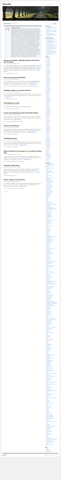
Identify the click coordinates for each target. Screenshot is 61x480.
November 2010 (48, 157)
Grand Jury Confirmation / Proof (51, 261)
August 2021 (48, 66)
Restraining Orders (49, 371)
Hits (47, 273)
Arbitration (47, 178)
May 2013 (47, 135)
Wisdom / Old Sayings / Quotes (50, 439)
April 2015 (47, 119)
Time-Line (47, 411)
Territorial (47, 408)
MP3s (47, 333)
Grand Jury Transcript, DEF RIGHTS (14, 77)
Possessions (48, 353)
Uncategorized (9, 73)
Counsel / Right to (48, 221)
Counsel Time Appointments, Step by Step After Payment (21, 113)
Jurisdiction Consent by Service (50, 305)
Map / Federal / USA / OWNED (50, 327)
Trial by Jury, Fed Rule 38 (11, 125)
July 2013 (47, 133)
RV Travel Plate (48, 375)
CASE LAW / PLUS (49, 203)
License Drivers (48, 320)
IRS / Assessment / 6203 (49, 286)
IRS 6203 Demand (49, 288)
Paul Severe (48, 349)
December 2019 (48, 79)
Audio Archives (48, 187)
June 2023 (47, 62)
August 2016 (48, 114)
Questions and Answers (49, 360)
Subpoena (47, 400)
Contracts (47, 218)
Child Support (48, 206)
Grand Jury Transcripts (10, 86)
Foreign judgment (48, 258)
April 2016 (47, 117)
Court (47, 227)
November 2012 (48, 141)
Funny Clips (48, 259)
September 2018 (48, 91)
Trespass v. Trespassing (49, 417)
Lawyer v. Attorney (49, 314)
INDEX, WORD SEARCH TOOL (20, 19)
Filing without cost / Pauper (50, 252)
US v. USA (48, 429)
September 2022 (48, 64)
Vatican (47, 432)
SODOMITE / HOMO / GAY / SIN (51, 384)
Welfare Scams (48, 437)
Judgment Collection (49, 295)
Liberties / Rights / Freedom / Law (12, 188)
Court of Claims (48, 229)
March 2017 (48, 106)
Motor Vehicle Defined (49, 332)
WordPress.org (48, 451)
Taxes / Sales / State (49, 407)
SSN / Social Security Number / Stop (51, 390)
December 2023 (48, 61)
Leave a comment (15, 73)
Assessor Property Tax (49, 185)
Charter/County (48, 205)
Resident (47, 368)
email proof (48, 244)
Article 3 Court (48, 184)
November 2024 (48, 59)
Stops (47, 399)
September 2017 (48, 101)
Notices (47, 342)
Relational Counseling (49, 365)
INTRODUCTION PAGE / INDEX (51, 284)
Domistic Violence (49, 237)
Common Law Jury (49, 214)
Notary (47, 341)
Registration (48, 364)
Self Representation (49, 378)
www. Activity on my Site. (50, 442)
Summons (47, 401)
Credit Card (48, 231)
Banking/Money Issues (49, 192)
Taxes (47, 405)
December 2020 (48, 71)
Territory (47, 409)
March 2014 (48, 127)
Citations (47, 210)
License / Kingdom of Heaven (50, 319)
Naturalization (48, 336)
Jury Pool (47, 309)
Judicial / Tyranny (48, 296)
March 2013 (48, 137)
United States (48, 424)
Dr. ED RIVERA (48, 241)
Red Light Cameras (49, 363)
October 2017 (48, 100)
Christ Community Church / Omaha (51, 208)
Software (47, 385)
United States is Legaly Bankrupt (51, 425)
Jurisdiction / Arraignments (50, 301)
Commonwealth (48, 215)
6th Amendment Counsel (49, 167)
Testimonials (40, 19)
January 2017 (48, 108)
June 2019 (47, 84)
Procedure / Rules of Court (50, 358)
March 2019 (48, 86)
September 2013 (48, 131)
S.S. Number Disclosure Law (50, 376)
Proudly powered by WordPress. (51, 454)
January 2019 (48, 87)
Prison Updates (48, 356)
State (47, 392)
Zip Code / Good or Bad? (49, 444)
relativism (47, 366)
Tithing (47, 414)
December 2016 (48, 109)
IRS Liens (47, 290)
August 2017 (48, 102)
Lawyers (47, 315)
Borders (47, 200)
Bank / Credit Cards (49, 190)
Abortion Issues (48, 170)
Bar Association (48, 193)
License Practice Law (49, 321)
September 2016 (48, 113)
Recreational (48, 362)
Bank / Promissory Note (49, 191)
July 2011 (47, 148)
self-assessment (48, 379)
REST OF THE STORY (49, 370)
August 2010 (48, 159)
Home (5, 19)
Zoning (47, 445)
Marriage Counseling (49, 329)
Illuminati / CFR (48, 277)
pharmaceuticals (48, 350)
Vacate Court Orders (49, 431)
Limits (47, 325)
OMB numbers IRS (49, 344)
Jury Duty (47, 306)
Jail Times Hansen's (49, 292)
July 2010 (47, 160)
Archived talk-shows (49, 180)
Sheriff (47, 380)
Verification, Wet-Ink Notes (12, 165)
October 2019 (48, 80)
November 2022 (48, 63)
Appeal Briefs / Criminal (49, 177)
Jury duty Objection (49, 307)
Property (47, 359)
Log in (47, 448)
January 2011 (48, 155)
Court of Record (48, 230)
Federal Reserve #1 (49, 251)
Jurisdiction (48, 300)
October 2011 (48, 146)
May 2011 (47, 150)
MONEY (47, 331)
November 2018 (48, 89)
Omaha (47, 343)
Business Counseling (49, 202)
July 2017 (47, 103)
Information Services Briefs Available (51, 281)
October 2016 (48, 112)
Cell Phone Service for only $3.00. (51, 204)
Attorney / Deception (49, 186)
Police (47, 352)
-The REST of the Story (49, 163)
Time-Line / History (49, 413)
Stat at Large (48, 391)
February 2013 (48, 138)
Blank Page (48, 198)
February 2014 (48, 128)
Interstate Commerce (49, 282)
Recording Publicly (49, 361)
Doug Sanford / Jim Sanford (50, 239)
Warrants (47, 436)
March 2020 (48, 78)
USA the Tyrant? (48, 430)
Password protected (49, 347)
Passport (15, 161)
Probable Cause (48, 357)
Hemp (47, 270)
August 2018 (48, 92)
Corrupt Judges (48, 220)
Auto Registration (48, 188)
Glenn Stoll (48, 260)
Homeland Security (49, 274)
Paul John (7, 4)
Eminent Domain (48, 246)
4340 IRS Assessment (10, 138)
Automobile (48, 189)
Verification (8, 175)
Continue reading (33, 84)
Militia (47, 330)
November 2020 (48, 72)
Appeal (47, 176)
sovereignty (48, 388)
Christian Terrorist (48, 209)
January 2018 (48, 98)
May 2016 (47, 116)
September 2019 (48, 81)
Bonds (47, 199)
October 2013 (48, 130)
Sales (47, 377)
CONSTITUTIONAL (49, 216)
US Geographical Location (12, 103)
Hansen (47, 264)
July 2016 (47, 115)
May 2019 (47, 85)
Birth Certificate (48, 195)
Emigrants (47, 245)
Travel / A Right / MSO (49, 415)
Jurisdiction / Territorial (49, 304)
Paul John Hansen (14, 23)
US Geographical (10, 108)
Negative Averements (49, 338)
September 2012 (48, 142)
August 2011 (48, 147)
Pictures (47, 351)
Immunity (47, 279)
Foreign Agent (48, 257)
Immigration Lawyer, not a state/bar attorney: (17, 90)
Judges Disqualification (49, 294)
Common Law (48, 213)
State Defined (48, 394)
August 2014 (48, 121)
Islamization (48, 291)
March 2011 (48, 152)
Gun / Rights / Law (49, 263)
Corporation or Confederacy (50, 219)
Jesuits (47, 293)
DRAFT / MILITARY (49, 242)
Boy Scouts (48, 201)
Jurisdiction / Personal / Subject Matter (51, 303)
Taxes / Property (48, 406)
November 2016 (48, 110)
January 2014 (48, 129)
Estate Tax (47, 247)
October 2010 (48, 158)
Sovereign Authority (49, 387)
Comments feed (48, 450)
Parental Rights (48, 345)
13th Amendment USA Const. (50, 164)
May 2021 (47, 69)
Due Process (48, 243)
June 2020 (47, 76)
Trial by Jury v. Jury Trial (18, 86)
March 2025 (48, 58)
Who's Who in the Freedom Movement (51, 438)
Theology (47, 410)
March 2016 (48, 118)
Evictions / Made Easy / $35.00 (50, 248)
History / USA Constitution (50, 272)
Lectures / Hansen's (49, 316)
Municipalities (48, 335)
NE (46, 337)
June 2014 (47, 123)
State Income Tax (48, 395)
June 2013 (47, 134)
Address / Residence (49, 171)
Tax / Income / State (49, 404)
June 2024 (47, 60)
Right (47, 372)
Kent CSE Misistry (49, 310)
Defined (47, 234)
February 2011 (48, 153)
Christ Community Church (50, 207)
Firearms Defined (48, 253)
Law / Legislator (48, 313)
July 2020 (47, 75)
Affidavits (47, 173)
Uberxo (47, 420)
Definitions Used (48, 235)
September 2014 (48, 120)
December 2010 (48, 156)
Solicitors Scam (48, 386)
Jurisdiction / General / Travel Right (51, 302)
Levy (47, 317)
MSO (47, 334)
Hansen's (47, 267)
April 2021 (47, 70)
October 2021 (48, 65)
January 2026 (48, 57)
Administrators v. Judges (49, 172)
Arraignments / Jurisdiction (50, 181)
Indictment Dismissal (49, 280)
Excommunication (48, 249)
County (47, 224)
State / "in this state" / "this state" (51, 393)
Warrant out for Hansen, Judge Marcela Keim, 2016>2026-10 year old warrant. (22, 61)
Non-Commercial (48, 339)
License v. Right (48, 322)
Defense (47, 233)
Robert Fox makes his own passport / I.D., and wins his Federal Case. (23, 152)
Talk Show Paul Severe (49, 402)
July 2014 (47, 122)
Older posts (6, 191)
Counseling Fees (48, 223)
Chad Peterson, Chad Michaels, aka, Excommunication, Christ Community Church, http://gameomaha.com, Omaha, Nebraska (51, 41)
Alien (47, 174)
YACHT (47, 443)
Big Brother (48, 194)
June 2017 (47, 104)
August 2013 (48, 132)
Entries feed (48, 449)
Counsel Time (9, 121)
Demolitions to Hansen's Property (51, 236)
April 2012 (47, 143)
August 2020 (48, 74)
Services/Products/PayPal (32, 19)
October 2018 (48, 90)
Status (47, 396)
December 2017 (48, 99)
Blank (47, 196)
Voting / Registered (49, 434)
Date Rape (47, 232)
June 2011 (47, 149)
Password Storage (48, 348)
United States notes (49, 427)
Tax (46, 403)
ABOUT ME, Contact (10, 19)
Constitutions (48, 217)
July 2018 (47, 93)
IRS (46, 285)
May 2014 (47, 124)
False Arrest (48, 250)
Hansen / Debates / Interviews (50, 265)
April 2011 (47, 151)
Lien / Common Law (49, 323)
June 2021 (47, 67)
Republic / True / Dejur (49, 367)
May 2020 (47, 77)
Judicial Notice (48, 299)
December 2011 (48, 144)
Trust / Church (48, 419)
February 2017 (48, 107)
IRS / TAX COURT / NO (50, 287)
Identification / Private (10, 161)
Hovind (47, 275)
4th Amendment (48, 165)
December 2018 (48, 88)
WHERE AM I (45, 19)
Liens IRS (47, 324)
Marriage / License (49, 328)
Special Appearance (49, 389)
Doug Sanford (48, 238)
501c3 (47, 166)
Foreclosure (48, 256)
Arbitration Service (49, 179)
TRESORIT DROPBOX (49, 416)
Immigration (9, 98)
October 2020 (48, 73)
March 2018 (48, 95)
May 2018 (47, 94)
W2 (46, 435)
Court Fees (47, 228)
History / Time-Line (49, 271)
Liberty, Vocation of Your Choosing (14, 179)
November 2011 (48, 145)
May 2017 (47, 105)
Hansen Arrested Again (49, 266)
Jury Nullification (48, 308)
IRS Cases (47, 289)
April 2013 (47, 136)
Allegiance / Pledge (49, 175)
